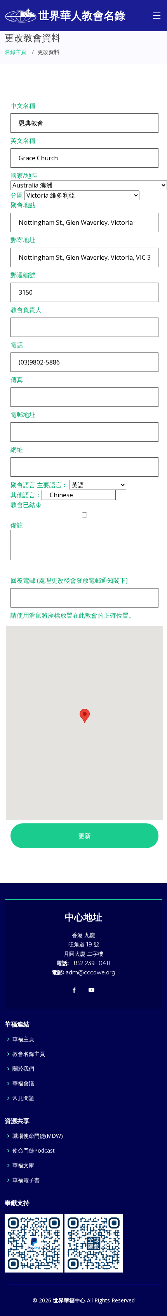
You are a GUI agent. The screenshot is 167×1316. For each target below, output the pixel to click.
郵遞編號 (22, 275)
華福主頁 (23, 1039)
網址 (16, 449)
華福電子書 (26, 1180)
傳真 (16, 379)
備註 (16, 525)
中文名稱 (22, 105)
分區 (16, 195)
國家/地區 (24, 175)
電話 (16, 344)
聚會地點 (22, 205)
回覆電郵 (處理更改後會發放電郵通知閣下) (69, 580)
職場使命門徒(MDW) (37, 1136)
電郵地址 (22, 414)
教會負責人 (26, 310)
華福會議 (23, 1083)
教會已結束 (26, 504)
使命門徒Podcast (33, 1150)
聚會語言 (22, 485)
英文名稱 (22, 140)
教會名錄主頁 (28, 1054)
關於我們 (23, 1068)
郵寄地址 (22, 240)
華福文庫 (23, 1165)
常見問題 (23, 1098)
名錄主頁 (15, 52)
